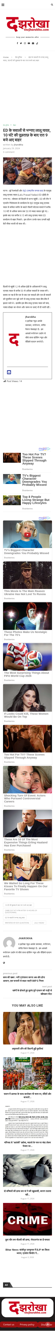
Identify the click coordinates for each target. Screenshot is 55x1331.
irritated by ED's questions (17, 923)
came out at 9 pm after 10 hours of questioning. (21, 911)
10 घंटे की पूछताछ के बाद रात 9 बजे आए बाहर (18, 905)
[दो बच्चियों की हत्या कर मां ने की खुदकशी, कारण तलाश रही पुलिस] (27, 1170)
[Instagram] (25, 43)
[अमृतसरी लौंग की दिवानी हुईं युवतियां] (27, 1028)
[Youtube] (29, 43)
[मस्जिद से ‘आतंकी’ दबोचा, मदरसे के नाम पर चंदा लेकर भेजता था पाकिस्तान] (27, 1122)
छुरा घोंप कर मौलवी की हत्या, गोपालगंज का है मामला (27, 1239)
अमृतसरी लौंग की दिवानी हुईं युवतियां (27, 1048)
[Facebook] (17, 43)
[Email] (33, 43)
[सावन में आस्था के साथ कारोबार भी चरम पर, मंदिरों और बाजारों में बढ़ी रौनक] (27, 1073)
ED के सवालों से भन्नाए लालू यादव (15, 917)
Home (6, 57)
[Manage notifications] (47, 1324)
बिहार (14, 125)
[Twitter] (21, 43)
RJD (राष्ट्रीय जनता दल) (32, 190)
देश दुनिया (18, 57)
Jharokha (18, 144)
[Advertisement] (27, 95)
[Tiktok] (37, 43)
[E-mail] (9, 373)
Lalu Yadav (39, 923)
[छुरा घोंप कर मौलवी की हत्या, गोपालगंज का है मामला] (27, 1219)
